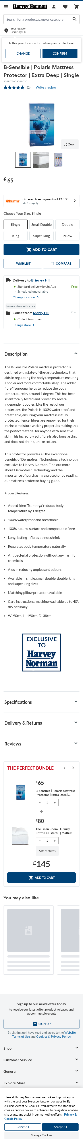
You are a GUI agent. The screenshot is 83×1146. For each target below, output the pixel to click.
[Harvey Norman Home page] (30, 6)
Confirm (60, 53)
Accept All (60, 1127)
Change (23, 53)
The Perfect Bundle (30, 768)
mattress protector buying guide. (35, 480)
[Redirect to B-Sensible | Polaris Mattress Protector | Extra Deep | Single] (20, 792)
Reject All (23, 1127)
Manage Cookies (41, 1135)
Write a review (46, 87)
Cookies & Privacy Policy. (53, 1036)
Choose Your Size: (22, 213)
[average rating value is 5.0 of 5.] (15, 87)
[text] (9, 179)
